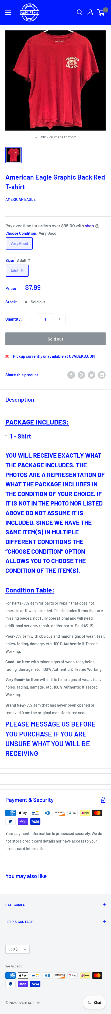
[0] (101, 12)
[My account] (90, 12)
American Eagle (20, 199)
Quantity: (13, 319)
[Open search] (80, 12)
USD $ (13, 949)
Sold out (55, 338)
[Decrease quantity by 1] (31, 319)
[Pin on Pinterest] (81, 375)
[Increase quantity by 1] (59, 319)
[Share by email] (102, 375)
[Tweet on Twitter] (91, 375)
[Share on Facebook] (71, 375)
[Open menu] (8, 12)
